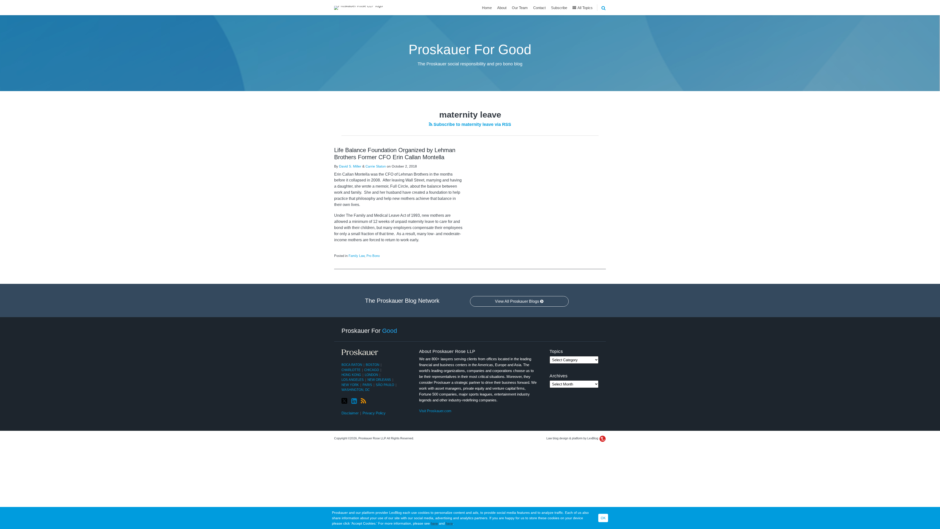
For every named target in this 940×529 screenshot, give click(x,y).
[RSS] (363, 401)
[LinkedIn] (354, 401)
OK (603, 518)
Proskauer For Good (470, 49)
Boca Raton (351, 365)
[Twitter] (344, 401)
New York (350, 385)
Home (487, 8)
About (501, 8)
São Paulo (385, 385)
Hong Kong (351, 375)
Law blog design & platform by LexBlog (572, 438)
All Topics (585, 8)
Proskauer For (369, 330)
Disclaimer (350, 413)
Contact (539, 8)
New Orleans (379, 380)
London (371, 375)
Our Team (520, 8)
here (434, 523)
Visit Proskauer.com (435, 411)
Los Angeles (352, 380)
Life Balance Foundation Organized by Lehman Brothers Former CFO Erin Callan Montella (394, 153)
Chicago (371, 370)
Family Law (356, 256)
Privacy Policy (374, 413)
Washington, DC (355, 390)
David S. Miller (350, 166)
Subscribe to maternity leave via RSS (471, 124)
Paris (367, 385)
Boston (372, 365)
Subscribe (559, 8)
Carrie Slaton (375, 166)
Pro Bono (373, 256)
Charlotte (351, 370)
